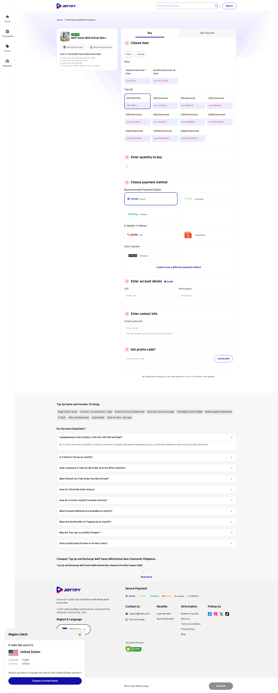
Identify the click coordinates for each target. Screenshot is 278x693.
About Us (185, 619)
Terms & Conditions (194, 377)
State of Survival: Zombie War (130, 412)
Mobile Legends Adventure (218, 412)
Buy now (221, 686)
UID (126, 288)
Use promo (223, 359)
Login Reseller (164, 614)
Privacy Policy (188, 629)
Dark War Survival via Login (160, 412)
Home (60, 20)
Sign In (229, 6)
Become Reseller (165, 619)
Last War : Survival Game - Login (96, 412)
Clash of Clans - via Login (119, 417)
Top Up (140, 54)
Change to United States (45, 681)
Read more (146, 577)
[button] (146, 437)
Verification (185, 288)
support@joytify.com (139, 614)
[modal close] (80, 634)
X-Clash (62, 417)
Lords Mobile (98, 417)
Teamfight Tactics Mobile (190, 412)
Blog (183, 634)
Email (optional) (133, 321)
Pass (128, 54)
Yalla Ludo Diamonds (78, 417)
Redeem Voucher (190, 614)
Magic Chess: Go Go (67, 412)
